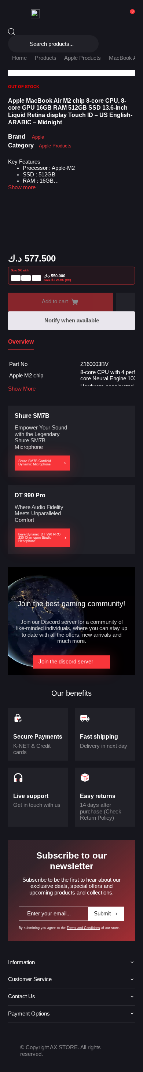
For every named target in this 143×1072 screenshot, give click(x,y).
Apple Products (82, 58)
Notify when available (71, 320)
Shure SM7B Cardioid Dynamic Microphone (34, 462)
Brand (16, 136)
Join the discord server (65, 662)
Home (19, 58)
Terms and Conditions (83, 928)
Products (45, 58)
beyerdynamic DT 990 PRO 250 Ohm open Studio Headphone (39, 538)
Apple (38, 137)
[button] (125, 302)
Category (21, 145)
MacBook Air (124, 58)
